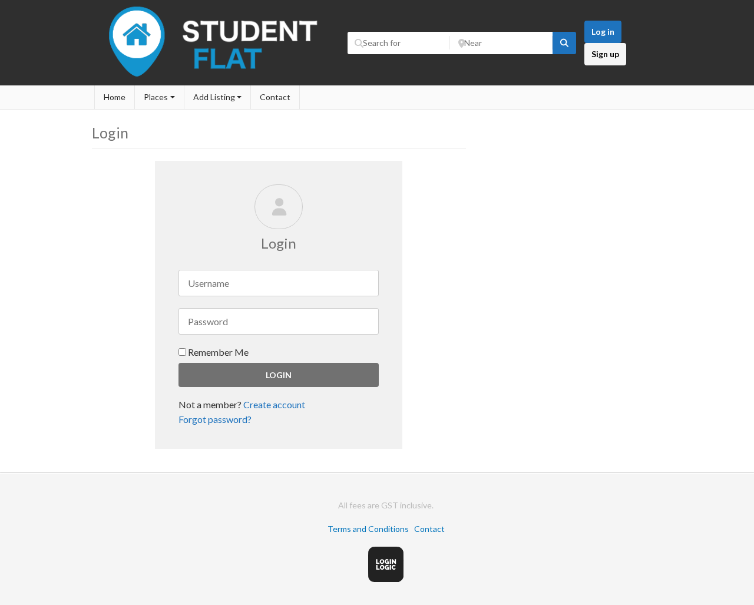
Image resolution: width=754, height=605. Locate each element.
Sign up (605, 54)
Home (114, 97)
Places (156, 97)
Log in (602, 32)
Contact (275, 97)
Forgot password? (215, 419)
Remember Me (217, 352)
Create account (274, 404)
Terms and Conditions (368, 529)
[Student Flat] (216, 79)
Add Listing (214, 97)
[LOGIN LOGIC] (386, 579)
